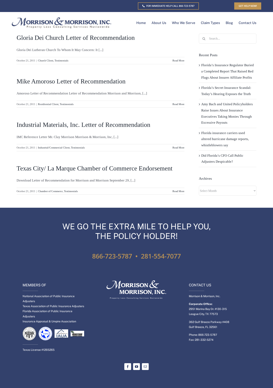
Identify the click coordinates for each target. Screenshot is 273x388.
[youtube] (136, 366)
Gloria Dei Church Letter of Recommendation (76, 37)
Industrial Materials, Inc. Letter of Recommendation (83, 124)
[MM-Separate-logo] (61, 19)
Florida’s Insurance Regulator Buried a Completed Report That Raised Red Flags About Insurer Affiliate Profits (227, 71)
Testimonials (61, 60)
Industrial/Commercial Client (54, 147)
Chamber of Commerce (50, 191)
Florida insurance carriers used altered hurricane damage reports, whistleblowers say (225, 139)
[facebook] (127, 366)
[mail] (145, 366)
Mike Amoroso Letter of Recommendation (71, 81)
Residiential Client (48, 104)
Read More (178, 60)
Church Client (45, 60)
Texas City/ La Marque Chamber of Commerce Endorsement (94, 168)
